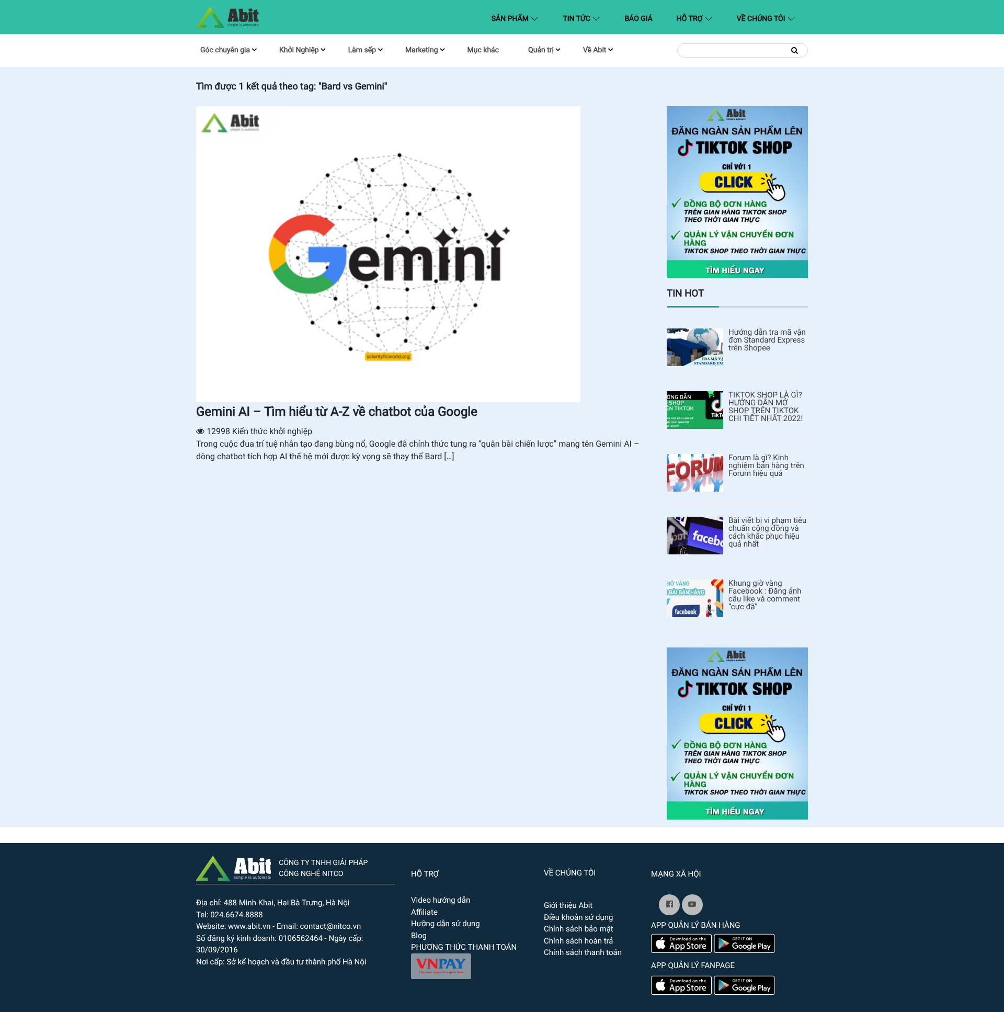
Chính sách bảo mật (578, 929)
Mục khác (483, 50)
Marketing (421, 50)
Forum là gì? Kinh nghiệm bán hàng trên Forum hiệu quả (766, 465)
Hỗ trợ (690, 19)
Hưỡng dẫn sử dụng (445, 923)
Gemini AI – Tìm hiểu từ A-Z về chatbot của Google (336, 411)
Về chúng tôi (762, 19)
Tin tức (577, 19)
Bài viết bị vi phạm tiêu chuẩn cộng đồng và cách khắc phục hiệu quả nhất (767, 532)
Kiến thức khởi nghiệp (272, 431)
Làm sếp (362, 50)
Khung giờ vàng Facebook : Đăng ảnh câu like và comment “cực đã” (765, 595)
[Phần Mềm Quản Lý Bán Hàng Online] (233, 867)
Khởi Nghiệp (299, 50)
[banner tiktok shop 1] (737, 192)
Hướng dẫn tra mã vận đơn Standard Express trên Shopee (767, 340)
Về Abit (594, 50)
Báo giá (638, 19)
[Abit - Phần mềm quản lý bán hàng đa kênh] (227, 17)
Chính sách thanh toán (583, 952)
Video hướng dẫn (440, 900)
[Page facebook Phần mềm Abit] (669, 904)
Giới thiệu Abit (568, 905)
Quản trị (541, 50)
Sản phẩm (517, 18)
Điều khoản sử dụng (578, 917)
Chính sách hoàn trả (578, 941)
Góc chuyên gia (225, 50)
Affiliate (424, 912)
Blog (419, 935)
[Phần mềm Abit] (692, 904)
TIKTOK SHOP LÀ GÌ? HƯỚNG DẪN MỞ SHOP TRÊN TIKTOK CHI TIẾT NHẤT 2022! (765, 407)
